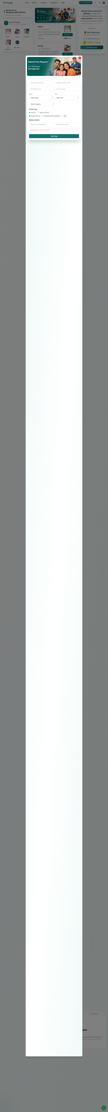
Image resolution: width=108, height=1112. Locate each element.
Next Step (54, 136)
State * (31, 94)
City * (56, 94)
